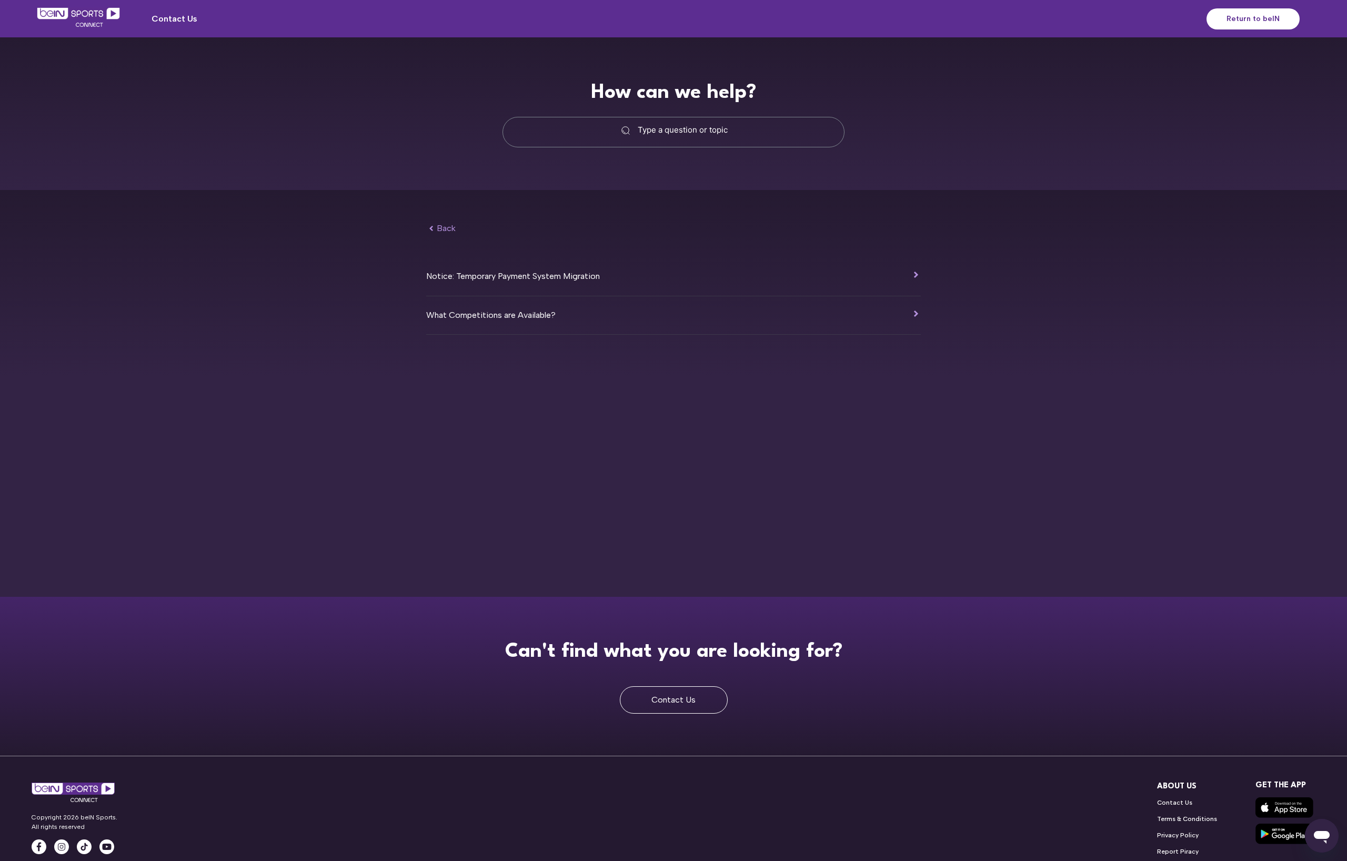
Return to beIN (1253, 18)
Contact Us (174, 19)
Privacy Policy (1178, 835)
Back (446, 228)
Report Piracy (1178, 851)
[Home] (78, 19)
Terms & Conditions (1187, 819)
